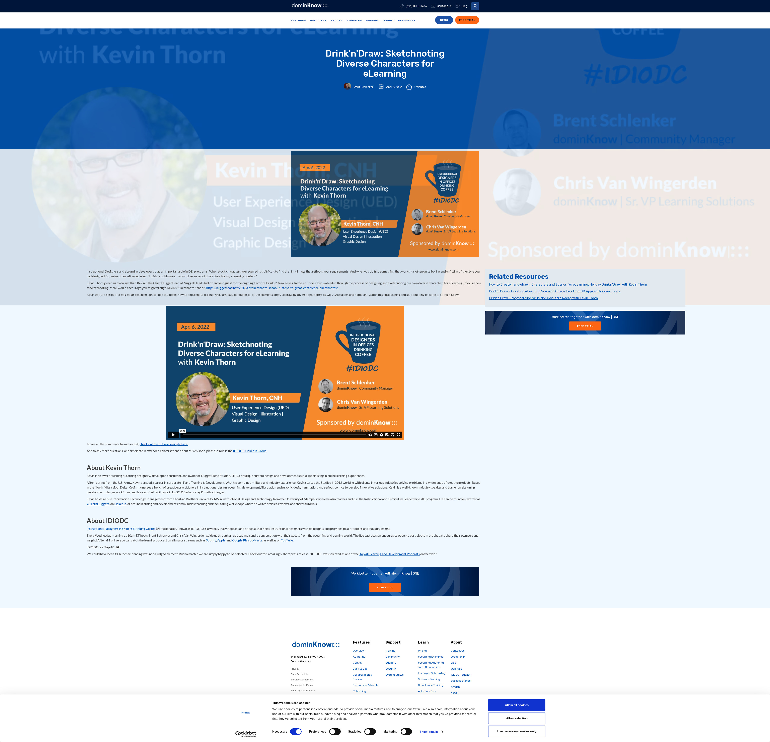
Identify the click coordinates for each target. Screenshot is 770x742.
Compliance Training (430, 685)
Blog (453, 662)
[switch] (335, 731)
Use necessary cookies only (516, 731)
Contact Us (458, 650)
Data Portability (300, 674)
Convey (357, 662)
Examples (354, 20)
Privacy (295, 668)
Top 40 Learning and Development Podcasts (389, 554)
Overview (358, 650)
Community (393, 656)
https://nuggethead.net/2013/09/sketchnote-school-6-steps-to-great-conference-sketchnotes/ (272, 288)
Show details (428, 731)
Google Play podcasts (247, 540)
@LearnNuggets (98, 504)
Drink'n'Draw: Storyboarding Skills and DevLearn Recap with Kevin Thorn (543, 298)
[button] (475, 6)
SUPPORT (373, 20)
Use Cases (318, 20)
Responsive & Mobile (365, 685)
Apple (221, 540)
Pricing (336, 20)
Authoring (359, 656)
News (454, 692)
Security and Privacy (303, 690)
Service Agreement (302, 679)
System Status (395, 674)
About (389, 20)
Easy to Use (360, 668)
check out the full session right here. (164, 444)
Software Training (429, 679)
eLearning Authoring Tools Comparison (431, 665)
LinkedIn (120, 504)
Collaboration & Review (362, 677)
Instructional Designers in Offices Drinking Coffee (121, 528)
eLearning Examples (430, 656)
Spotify (211, 540)
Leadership (458, 656)
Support (391, 662)
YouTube (287, 540)
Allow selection (517, 718)
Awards (455, 686)
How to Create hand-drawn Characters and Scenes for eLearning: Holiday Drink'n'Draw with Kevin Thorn (568, 284)
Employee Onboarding (432, 673)
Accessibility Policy (302, 685)
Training (390, 650)
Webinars (456, 668)
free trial (467, 20)
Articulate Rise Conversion (427, 693)
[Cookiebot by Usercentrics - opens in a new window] (245, 734)
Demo (444, 20)
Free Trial (585, 326)
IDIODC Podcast (460, 674)
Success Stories (461, 680)
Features (298, 20)
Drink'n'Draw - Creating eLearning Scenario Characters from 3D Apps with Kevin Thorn (554, 291)
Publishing (359, 691)
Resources (407, 20)
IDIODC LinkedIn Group (249, 451)
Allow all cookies (517, 705)
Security (391, 668)
